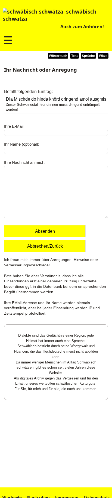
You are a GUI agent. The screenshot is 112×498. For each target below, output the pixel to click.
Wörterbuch (58, 56)
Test (74, 56)
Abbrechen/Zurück (45, 246)
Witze (103, 56)
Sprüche (88, 56)
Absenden (45, 231)
